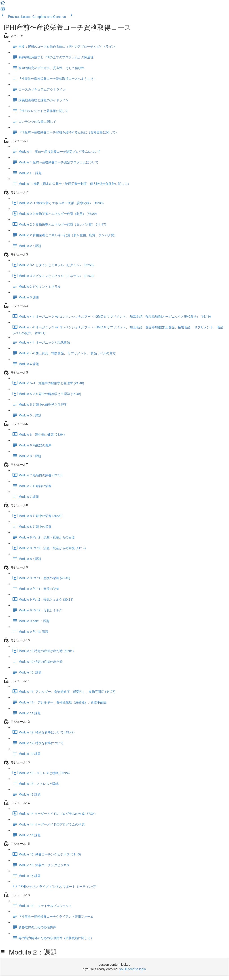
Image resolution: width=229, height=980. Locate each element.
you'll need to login (132, 969)
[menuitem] (2, 10)
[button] (2, 4)
